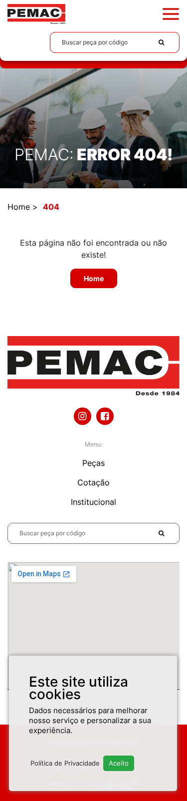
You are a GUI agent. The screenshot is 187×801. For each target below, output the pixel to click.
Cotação (93, 482)
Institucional (93, 502)
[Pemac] (36, 13)
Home (18, 207)
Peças (93, 463)
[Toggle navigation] (171, 13)
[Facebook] (105, 416)
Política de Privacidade (65, 763)
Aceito (119, 763)
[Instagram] (82, 416)
